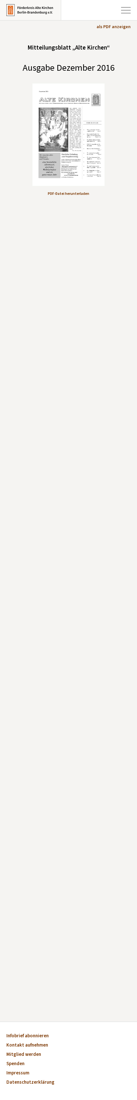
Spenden (15, 1064)
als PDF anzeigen (114, 27)
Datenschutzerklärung (30, 1083)
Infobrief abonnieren (27, 1036)
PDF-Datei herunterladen (68, 193)
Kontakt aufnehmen (27, 1045)
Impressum (17, 1073)
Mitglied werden (23, 1055)
